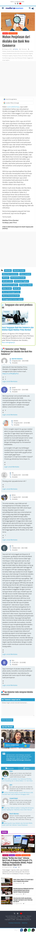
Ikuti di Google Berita (11, 99)
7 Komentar (24, 49)
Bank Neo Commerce (20, 51)
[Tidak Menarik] (3, 379)
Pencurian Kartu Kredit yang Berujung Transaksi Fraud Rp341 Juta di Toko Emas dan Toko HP (23, 899)
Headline (12, 855)
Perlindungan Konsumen (13, 918)
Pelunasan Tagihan (28, 53)
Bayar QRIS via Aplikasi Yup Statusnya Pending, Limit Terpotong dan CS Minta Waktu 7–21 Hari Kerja (17, 780)
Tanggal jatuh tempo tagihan (13, 299)
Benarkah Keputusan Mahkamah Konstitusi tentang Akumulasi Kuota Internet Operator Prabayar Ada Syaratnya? (23, 890)
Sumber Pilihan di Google (12, 103)
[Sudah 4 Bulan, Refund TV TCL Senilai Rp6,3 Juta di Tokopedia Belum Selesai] (6, 879)
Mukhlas (16, 49)
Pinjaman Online (17, 55)
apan (11, 785)
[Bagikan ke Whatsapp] (29, 930)
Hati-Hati (5, 855)
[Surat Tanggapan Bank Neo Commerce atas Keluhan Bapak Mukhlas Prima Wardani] (15, 311)
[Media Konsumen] (14, 8)
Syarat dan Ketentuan (11, 916)
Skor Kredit (24, 55)
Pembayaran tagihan (7, 55)
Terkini (27, 768)
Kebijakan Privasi (21, 916)
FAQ (21, 918)
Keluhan (5, 33)
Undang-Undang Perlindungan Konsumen (18, 760)
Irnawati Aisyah (14, 798)
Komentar (11, 768)
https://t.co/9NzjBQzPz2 (10, 374)
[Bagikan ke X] (25, 930)
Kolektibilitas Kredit (11, 53)
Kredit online (20, 53)
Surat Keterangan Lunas (8, 58)
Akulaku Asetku (10, 51)
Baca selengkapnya (8, 342)
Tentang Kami (26, 918)
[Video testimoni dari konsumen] (18, 739)
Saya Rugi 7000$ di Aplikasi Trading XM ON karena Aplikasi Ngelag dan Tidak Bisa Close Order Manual (18, 808)
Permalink (14, 363)
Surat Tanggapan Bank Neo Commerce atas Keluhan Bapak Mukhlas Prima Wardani (18, 328)
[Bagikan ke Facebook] (21, 930)
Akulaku (4, 51)
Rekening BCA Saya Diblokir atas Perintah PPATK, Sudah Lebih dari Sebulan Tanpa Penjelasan (17, 824)
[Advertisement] (18, 79)
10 (25, 894)
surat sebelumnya (13, 107)
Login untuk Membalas (9, 381)
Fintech (4, 53)
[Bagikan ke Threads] (33, 930)
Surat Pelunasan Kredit (20, 58)
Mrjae (11, 771)
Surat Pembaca (13, 33)
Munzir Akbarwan (14, 814)
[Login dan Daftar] (33, 8)
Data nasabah (29, 51)
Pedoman (29, 916)
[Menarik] (3, 377)
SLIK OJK (30, 55)
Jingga (15, 867)
